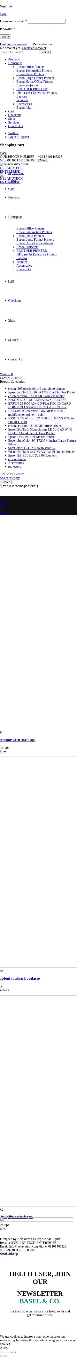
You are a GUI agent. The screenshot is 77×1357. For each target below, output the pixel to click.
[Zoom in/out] (14, 1352)
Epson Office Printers (30, 66)
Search (44, 52)
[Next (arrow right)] (5, 1356)
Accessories (24, 104)
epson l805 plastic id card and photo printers (36, 388)
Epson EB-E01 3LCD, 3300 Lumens (32, 455)
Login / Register (18, 137)
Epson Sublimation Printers (34, 70)
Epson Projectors (27, 85)
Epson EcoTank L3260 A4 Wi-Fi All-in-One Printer (42, 392)
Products (14, 59)
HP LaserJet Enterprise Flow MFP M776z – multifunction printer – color (36, 412)
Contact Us (15, 126)
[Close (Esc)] (1, 1352)
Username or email (13, 21)
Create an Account (34, 48)
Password (7, 29)
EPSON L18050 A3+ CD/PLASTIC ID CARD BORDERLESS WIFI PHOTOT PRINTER (39, 405)
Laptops (21, 96)
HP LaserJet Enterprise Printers (36, 92)
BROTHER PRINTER (31, 89)
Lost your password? (13, 44)
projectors (14, 466)
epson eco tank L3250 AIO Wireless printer (36, 396)
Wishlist (13, 133)
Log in (5, 36)
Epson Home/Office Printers (34, 81)
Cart (11, 111)
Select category (10, 478)
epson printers (17, 459)
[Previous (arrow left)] (1, 1356)
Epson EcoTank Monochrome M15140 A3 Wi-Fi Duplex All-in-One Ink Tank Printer (40, 431)
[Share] (5, 1352)
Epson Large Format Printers (35, 78)
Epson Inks (23, 107)
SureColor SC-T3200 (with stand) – (31, 448)
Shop (11, 118)
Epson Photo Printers (30, 74)
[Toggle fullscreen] (9, 1352)
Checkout (14, 115)
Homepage (15, 63)
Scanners (22, 100)
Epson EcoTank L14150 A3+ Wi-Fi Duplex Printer (41, 451)
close (3, 14)
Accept (4, 1347)
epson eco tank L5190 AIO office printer (34, 425)
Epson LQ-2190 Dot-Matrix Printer (31, 437)
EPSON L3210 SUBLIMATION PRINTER (37, 399)
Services (13, 122)
